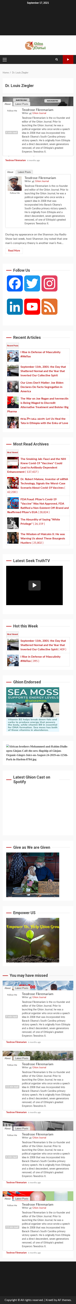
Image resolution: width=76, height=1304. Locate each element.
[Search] (56, 59)
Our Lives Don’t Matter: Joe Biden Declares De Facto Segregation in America (38, 1141)
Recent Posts (12, 346)
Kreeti (49, 1300)
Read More (14, 251)
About (10, 172)
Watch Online (68, 59)
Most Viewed (12, 452)
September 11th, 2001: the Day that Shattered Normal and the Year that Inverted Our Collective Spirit (38, 1071)
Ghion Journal (42, 181)
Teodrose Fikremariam (40, 178)
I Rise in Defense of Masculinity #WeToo (38, 1001)
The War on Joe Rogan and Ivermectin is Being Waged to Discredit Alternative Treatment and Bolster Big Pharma (38, 1211)
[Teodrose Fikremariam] (15, 183)
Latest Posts (24, 172)
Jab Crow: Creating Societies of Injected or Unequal (38, 117)
